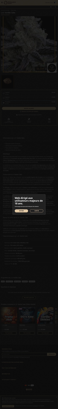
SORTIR (36, 211)
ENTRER (21, 211)
